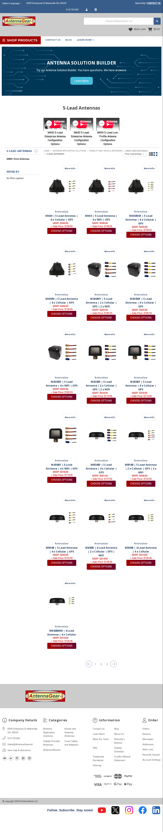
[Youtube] (4, 758)
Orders (145, 728)
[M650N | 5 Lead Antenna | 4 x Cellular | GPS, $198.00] (62, 269)
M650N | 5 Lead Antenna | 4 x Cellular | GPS (62, 300)
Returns (146, 734)
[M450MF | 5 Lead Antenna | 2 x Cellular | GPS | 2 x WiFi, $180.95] (101, 269)
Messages (147, 739)
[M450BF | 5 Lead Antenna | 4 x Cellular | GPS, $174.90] (141, 352)
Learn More (84, 40)
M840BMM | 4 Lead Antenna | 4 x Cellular (61, 632)
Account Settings (151, 759)
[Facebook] (23, 758)
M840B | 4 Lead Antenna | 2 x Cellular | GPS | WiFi (101, 551)
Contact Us (52, 40)
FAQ (95, 747)
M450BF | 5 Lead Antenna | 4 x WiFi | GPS (62, 466)
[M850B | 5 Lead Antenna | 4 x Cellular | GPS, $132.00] (62, 518)
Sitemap (97, 765)
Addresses (148, 744)
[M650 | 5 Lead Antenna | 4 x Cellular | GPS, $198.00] (62, 186)
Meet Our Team (101, 739)
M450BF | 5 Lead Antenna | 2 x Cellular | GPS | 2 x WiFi (101, 385)
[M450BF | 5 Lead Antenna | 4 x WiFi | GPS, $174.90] (62, 435)
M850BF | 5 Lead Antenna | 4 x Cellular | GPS (101, 468)
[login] (86, 10)
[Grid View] (155, 154)
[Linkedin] (29, 758)
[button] (102, 810)
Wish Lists (139, 29)
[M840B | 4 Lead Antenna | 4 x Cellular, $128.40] (141, 518)
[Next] (113, 664)
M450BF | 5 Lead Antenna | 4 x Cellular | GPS (140, 385)
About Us (119, 734)
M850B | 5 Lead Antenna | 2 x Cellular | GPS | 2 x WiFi (141, 468)
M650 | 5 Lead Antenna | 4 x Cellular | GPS (62, 217)
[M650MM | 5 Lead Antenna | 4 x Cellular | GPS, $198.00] (141, 186)
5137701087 (72, 9)
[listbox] (134, 154)
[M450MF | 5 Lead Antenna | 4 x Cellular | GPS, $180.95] (141, 269)
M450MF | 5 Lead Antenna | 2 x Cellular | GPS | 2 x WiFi (101, 302)
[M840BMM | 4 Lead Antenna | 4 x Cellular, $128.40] (62, 601)
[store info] (95, 10)
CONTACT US (154, 3)
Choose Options (63, 230)
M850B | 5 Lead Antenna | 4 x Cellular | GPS (62, 549)
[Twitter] (11, 758)
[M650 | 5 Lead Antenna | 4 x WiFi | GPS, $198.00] (101, 186)
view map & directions (19, 750)
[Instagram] (17, 758)
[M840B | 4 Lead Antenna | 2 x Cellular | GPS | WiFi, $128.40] (101, 518)
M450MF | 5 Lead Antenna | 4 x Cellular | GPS (140, 302)
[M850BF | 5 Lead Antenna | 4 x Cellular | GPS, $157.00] (101, 435)
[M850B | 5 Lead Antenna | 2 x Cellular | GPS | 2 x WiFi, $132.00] (141, 435)
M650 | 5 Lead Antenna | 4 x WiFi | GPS (101, 217)
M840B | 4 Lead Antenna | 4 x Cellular (141, 549)
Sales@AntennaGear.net (20, 744)
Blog (68, 40)
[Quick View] (67, 168)
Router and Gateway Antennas (70, 732)
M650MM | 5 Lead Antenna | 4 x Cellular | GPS (140, 219)
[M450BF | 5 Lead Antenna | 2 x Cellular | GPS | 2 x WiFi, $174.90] (101, 352)
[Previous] (89, 664)
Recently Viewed (151, 754)
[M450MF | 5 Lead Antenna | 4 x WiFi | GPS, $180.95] (62, 352)
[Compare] (74, 168)
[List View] (151, 154)
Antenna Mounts (51, 750)
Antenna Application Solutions (49, 732)
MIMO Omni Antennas (18, 159)
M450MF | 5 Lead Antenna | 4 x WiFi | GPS (62, 383)
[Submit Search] (157, 21)
